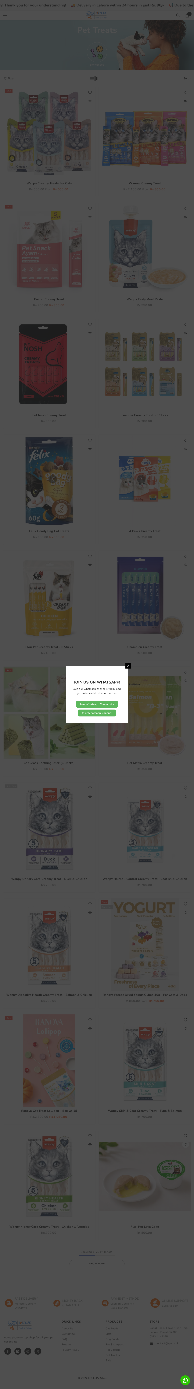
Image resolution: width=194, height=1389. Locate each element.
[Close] (128, 666)
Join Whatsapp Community (97, 704)
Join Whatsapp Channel (97, 713)
